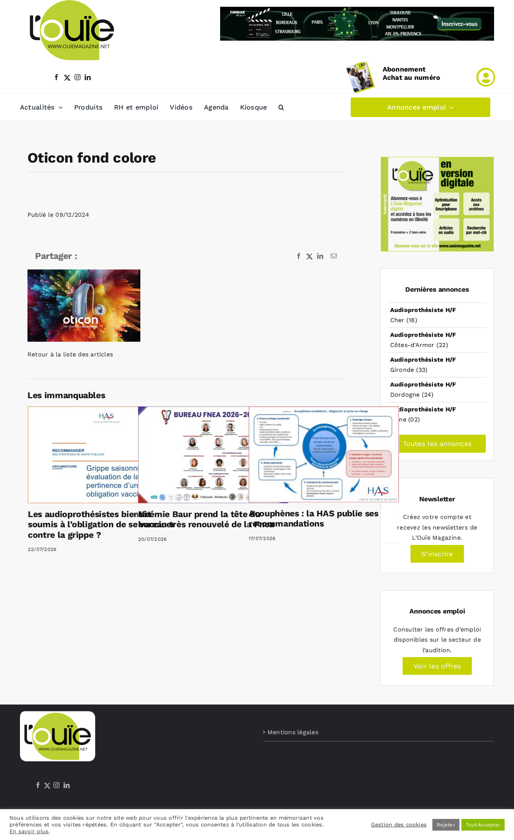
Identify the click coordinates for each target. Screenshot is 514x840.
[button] (281, 107)
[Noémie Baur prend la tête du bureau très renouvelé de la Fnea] (213, 454)
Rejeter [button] (446, 825)
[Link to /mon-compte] (485, 77)
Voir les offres (437, 666)
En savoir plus (29, 831)
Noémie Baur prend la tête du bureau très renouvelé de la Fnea (206, 519)
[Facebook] (38, 785)
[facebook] (56, 77)
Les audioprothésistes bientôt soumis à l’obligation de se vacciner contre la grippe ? (101, 524)
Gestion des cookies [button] (399, 824)
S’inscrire (437, 554)
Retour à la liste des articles (70, 354)
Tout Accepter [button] (483, 825)
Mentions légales (293, 732)
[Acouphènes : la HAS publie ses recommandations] (324, 454)
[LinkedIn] (67, 785)
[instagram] (78, 77)
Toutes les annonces (437, 443)
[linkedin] (88, 77)
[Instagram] (56, 785)
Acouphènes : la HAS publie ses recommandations (314, 518)
